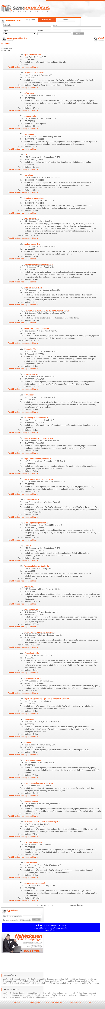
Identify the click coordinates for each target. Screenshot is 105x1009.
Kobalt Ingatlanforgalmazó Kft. (36, 523)
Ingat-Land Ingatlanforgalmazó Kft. (37, 459)
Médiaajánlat (35, 1003)
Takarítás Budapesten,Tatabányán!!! (38, 265)
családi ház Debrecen (45, 979)
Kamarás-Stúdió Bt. (32, 500)
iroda (85, 993)
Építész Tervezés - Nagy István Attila (38, 783)
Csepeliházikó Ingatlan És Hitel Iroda (38, 479)
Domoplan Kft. (30, 349)
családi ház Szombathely (36, 983)
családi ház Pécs (57, 981)
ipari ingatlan (83, 995)
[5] (52, 905)
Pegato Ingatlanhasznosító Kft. (36, 418)
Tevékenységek (75, 1003)
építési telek (37, 995)
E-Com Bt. (28, 742)
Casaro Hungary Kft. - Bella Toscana (38, 438)
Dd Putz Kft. (29, 587)
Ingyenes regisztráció (52, 943)
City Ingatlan (29, 134)
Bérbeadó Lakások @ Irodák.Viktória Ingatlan (42, 822)
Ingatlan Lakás (30, 116)
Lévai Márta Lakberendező (34, 883)
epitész (5, 997)
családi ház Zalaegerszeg (89, 983)
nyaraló (52, 997)
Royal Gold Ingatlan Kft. (33, 842)
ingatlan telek (70, 993)
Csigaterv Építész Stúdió (34, 73)
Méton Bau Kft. (30, 93)
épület (79, 993)
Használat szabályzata (54, 1003)
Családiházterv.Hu (31, 653)
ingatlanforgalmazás (16, 995)
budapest (72, 995)
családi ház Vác (53, 983)
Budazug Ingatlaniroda (33, 287)
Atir (25, 155)
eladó (28, 995)
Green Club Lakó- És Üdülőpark (36, 328)
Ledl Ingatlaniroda (31, 801)
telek (50, 993)
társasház (93, 993)
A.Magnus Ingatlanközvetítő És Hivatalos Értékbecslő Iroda (47, 310)
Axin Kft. (27, 546)
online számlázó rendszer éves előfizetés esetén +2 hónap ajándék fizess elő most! (50, 928)
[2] (42, 905)
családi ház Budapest (11, 979)
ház (44, 993)
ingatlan (22, 993)
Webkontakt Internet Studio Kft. (36, 566)
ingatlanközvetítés (34, 993)
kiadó (5, 995)
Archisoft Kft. (29, 719)
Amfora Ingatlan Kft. (32, 244)
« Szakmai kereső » (47, 20)
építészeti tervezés (59, 995)
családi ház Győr (61, 979)
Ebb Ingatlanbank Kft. (32, 678)
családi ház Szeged (89, 981)
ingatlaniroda (58, 993)
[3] (45, 905)
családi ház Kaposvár (78, 979)
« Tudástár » (66, 20)
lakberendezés (41, 997)
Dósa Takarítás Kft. (31, 219)
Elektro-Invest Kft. (31, 374)
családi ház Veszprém (69, 983)
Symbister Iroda (30, 863)
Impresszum (18, 1003)
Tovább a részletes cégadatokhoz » (23, 67)
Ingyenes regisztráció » (10, 920)
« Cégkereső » (30, 20)
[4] (48, 905)
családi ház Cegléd (28, 979)
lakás (15, 993)
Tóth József (28, 395)
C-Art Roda (28, 175)
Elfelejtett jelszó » (25, 920)
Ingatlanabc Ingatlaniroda (34, 198)
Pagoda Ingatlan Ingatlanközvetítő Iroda (39, 633)
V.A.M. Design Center (32, 760)
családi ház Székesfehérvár (14, 983)
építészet (93, 995)
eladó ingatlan (15, 997)
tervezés (46, 995)
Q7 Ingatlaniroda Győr (32, 55)
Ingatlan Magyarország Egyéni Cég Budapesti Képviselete (47, 699)
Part (89, 1003)
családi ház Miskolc (21, 981)
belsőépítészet (28, 997)
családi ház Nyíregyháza (39, 981)
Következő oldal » (76, 905)
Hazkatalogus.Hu (31, 610)
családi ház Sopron (72, 981)
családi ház (7, 993)
